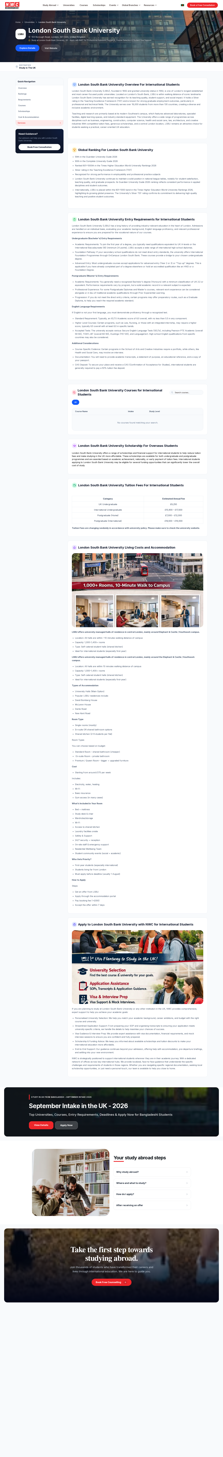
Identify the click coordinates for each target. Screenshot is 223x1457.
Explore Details (27, 48)
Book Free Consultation (39, 147)
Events (112, 5)
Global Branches (130, 5)
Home (18, 22)
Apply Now (66, 1125)
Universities (68, 5)
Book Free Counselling (108, 1282)
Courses (84, 5)
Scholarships (99, 5)
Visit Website (51, 48)
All (75, 402)
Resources (149, 5)
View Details (41, 1125)
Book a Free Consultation (202, 5)
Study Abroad (49, 5)
